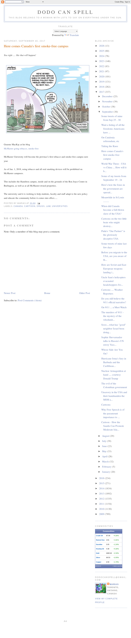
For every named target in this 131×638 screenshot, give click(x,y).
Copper (98, 562)
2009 (102, 514)
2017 (102, 91)
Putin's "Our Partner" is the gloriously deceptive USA (113, 234)
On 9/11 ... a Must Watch (114, 307)
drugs (41, 206)
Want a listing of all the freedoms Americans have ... (113, 128)
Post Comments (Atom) (30, 300)
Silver (98, 557)
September (108, 111)
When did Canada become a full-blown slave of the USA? (112, 209)
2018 (102, 86)
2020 (102, 76)
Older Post (84, 293)
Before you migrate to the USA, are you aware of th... (114, 256)
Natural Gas (100, 540)
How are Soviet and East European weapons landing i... (113, 268)
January (106, 471)
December (107, 96)
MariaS (114, 584)
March (105, 461)
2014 (102, 488)
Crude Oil (99, 536)
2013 (102, 493)
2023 (102, 61)
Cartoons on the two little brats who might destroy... (114, 222)
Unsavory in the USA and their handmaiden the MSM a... (114, 395)
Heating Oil (100, 549)
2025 (102, 50)
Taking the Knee (109, 146)
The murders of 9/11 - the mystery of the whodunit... (112, 315)
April (105, 456)
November (107, 101)
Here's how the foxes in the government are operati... (113, 188)
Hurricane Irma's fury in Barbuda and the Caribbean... (113, 362)
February (107, 466)
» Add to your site (117, 566)
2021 (102, 71)
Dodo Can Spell (65, 12)
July (104, 441)
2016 (102, 478)
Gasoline (99, 544)
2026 (102, 45)
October (106, 106)
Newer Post (9, 293)
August (106, 435)
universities (60, 206)
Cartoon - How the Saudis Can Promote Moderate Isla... (112, 425)
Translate (74, 35)
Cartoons (106, 404)
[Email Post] (38, 203)
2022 (102, 66)
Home (47, 293)
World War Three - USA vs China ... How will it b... (113, 167)
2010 (102, 508)
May (104, 451)
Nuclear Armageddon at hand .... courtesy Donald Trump (113, 374)
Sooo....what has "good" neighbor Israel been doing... (113, 328)
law (48, 206)
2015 (102, 483)
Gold (97, 553)
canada (18, 206)
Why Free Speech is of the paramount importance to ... (112, 413)
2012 (102, 498)
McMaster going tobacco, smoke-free (21, 148)
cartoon (29, 206)
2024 (102, 56)
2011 (102, 503)
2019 (102, 81)
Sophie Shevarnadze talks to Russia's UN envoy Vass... (112, 340)
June (104, 446)
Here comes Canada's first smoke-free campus (36, 46)
